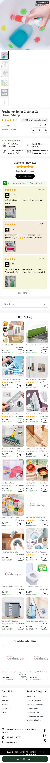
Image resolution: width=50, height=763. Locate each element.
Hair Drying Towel (8, 483)
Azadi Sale (31, 697)
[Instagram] (44, 735)
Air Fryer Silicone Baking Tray (36, 483)
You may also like (25, 641)
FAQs (4, 712)
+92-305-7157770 (13, 737)
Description (9, 304)
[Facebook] (44, 730)
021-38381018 (11, 742)
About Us (5, 701)
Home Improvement (35, 716)
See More (22, 292)
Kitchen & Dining (34, 720)
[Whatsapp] (45, 741)
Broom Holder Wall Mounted (36, 379)
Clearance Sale (33, 712)
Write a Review (25, 176)
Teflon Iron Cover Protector (36, 414)
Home (4, 697)
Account (5, 704)
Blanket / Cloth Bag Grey (10, 621)
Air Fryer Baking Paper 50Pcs (36, 517)
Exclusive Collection (35, 704)
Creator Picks (32, 708)
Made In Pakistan (34, 701)
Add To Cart (25, 758)
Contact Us (6, 708)
